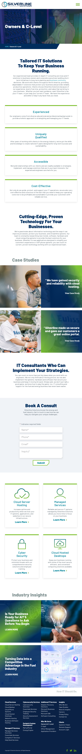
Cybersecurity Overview (28, 706)
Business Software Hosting (11, 722)
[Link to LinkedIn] (75, 750)
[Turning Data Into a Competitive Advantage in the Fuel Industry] (41, 666)
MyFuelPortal (27, 728)
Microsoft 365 (45, 713)
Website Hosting (11, 718)
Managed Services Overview (11, 732)
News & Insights (64, 709)
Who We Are (63, 705)
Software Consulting (48, 716)
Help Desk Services (11, 740)
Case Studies (63, 707)
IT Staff (43, 726)
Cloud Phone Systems (9, 710)
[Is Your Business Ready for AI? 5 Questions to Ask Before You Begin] (41, 621)
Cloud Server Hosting (12, 705)
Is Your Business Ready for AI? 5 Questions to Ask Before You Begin (17, 618)
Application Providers (48, 731)
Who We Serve (46, 721)
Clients (61, 722)
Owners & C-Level (47, 724)
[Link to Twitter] (71, 750)
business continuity (58, 80)
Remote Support (65, 727)
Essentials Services (12, 735)
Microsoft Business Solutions (47, 710)
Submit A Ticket (64, 725)
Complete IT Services (12, 738)
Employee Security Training (29, 712)
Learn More (21, 521)
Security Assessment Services (30, 717)
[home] (17, 4)
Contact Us (63, 717)
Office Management (48, 729)
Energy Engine (28, 730)
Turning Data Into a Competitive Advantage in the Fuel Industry (20, 663)
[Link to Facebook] (67, 750)
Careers (62, 712)
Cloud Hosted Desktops (9, 715)
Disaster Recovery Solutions (47, 706)
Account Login (64, 730)
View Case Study (72, 293)
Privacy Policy (63, 714)
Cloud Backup (10, 707)
